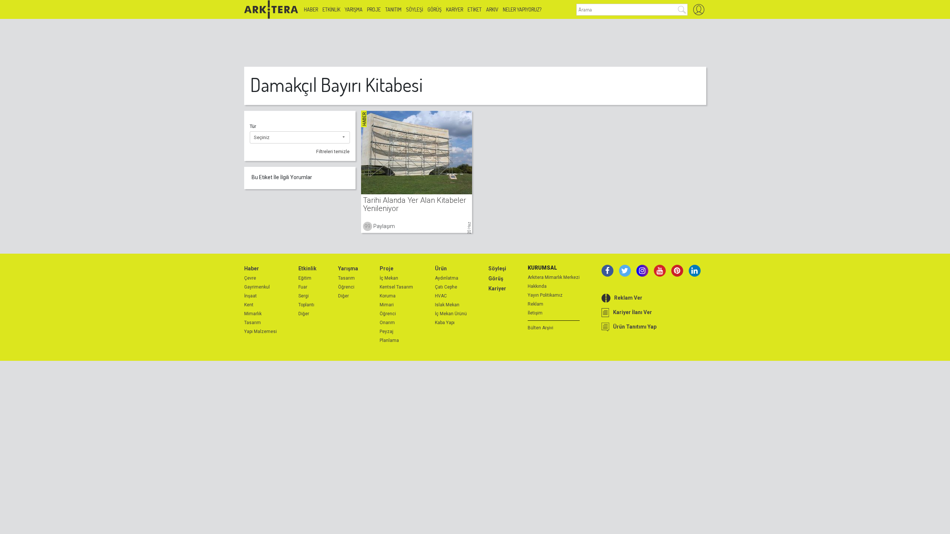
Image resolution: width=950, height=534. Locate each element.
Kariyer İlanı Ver (632, 312)
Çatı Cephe (446, 287)
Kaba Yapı (445, 322)
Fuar (302, 287)
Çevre (250, 278)
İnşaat (250, 296)
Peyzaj (386, 331)
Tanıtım (393, 9)
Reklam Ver (628, 298)
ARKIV (492, 9)
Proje (374, 9)
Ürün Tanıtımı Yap (634, 327)
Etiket (475, 9)
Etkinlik (331, 9)
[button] (300, 137)
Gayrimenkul (257, 287)
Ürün (441, 268)
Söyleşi (414, 9)
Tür (253, 126)
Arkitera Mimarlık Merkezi (554, 277)
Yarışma (354, 9)
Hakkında (537, 286)
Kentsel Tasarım (396, 287)
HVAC (441, 296)
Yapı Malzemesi (260, 331)
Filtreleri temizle (333, 151)
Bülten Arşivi (540, 327)
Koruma (388, 296)
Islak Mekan (447, 304)
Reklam (535, 304)
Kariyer (454, 9)
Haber (311, 9)
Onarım (387, 322)
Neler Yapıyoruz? (522, 9)
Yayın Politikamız (545, 295)
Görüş (435, 9)
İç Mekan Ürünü (451, 313)
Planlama (389, 340)
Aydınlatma (446, 278)
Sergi (303, 296)
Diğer (303, 313)
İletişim (535, 313)
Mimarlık (253, 313)
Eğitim (304, 278)
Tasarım (252, 322)
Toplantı (306, 304)
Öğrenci (346, 287)
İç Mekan (389, 278)
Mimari (387, 304)
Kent (248, 304)
